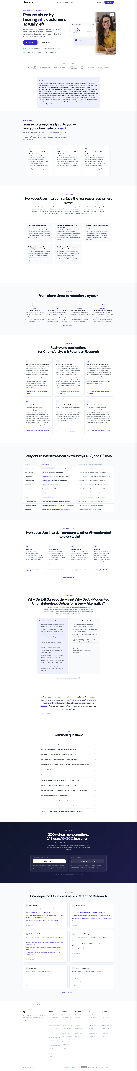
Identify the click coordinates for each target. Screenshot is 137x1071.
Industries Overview (80, 1014)
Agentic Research (53, 1034)
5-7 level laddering (76, 677)
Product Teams (92, 1022)
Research (51, 1051)
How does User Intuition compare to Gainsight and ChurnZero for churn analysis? (64, 790)
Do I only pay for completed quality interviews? (54, 801)
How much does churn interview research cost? (54, 795)
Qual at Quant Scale (53, 1040)
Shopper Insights (66, 1033)
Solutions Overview (66, 1014)
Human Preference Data (54, 1043)
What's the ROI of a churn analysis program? (53, 770)
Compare (51, 1056)
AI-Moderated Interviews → (79, 975)
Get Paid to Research (107, 1025)
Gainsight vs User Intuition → (79, 948)
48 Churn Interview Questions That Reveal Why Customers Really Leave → (91, 915)
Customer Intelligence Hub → (79, 981)
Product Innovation (66, 1041)
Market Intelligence (66, 1020)
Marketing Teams (92, 1025)
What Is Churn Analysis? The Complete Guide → (38, 912)
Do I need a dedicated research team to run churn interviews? (59, 806)
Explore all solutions (68, 992)
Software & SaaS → (31, 975)
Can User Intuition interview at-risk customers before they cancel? (60, 780)
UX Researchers (92, 1020)
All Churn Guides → (30, 959)
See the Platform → (76, 985)
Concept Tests (52, 1020)
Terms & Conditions (106, 1033)
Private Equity (78, 1028)
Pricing (72, 2)
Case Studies (105, 1017)
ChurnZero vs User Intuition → (79, 941)
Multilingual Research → (78, 978)
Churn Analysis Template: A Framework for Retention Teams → (88, 912)
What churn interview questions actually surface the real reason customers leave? (65, 764)
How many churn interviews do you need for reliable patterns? (59, 754)
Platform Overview (53, 1014)
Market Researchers (93, 1031)
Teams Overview (92, 1014)
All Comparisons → (76, 953)
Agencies (77, 1025)
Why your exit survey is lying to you (72, 678)
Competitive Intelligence (67, 1025)
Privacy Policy (105, 1036)
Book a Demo (29, 42)
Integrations (51, 1048)
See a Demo (100, 2)
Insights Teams (92, 1017)
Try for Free (109, 2)
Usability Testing (52, 1022)
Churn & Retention (66, 1031)
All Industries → (29, 985)
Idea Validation (65, 1044)
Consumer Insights (66, 1017)
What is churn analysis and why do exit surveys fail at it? (57, 744)
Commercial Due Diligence (66, 1047)
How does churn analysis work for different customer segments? (59, 785)
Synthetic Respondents (54, 1045)
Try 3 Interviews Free (47, 42)
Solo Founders (92, 1036)
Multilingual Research (54, 1032)
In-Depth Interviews (53, 1017)
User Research (65, 1022)
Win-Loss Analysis (66, 1028)
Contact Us (104, 1031)
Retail (76, 1022)
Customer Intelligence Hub (54, 1029)
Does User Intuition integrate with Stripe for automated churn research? (61, 811)
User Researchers (93, 1033)
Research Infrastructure (54, 1037)
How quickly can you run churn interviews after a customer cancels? (60, 775)
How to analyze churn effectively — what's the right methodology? (60, 759)
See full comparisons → (68, 577)
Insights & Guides (106, 1020)
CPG (76, 1020)
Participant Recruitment (54, 1025)
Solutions (66, 2)
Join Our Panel (105, 1028)
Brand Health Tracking (67, 1036)
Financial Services (79, 1033)
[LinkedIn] (25, 1021)
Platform (59, 2)
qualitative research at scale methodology (37, 380)
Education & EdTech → (32, 978)
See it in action (68, 325)
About (103, 1014)
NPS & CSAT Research (67, 1051)
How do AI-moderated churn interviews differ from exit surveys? (59, 749)
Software (77, 1017)
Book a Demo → (29, 925)
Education (77, 1036)
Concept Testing (66, 1039)
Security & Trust (105, 1022)
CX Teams (91, 1028)
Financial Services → (31, 981)
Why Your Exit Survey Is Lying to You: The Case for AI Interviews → (43, 920)
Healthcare (77, 1031)
